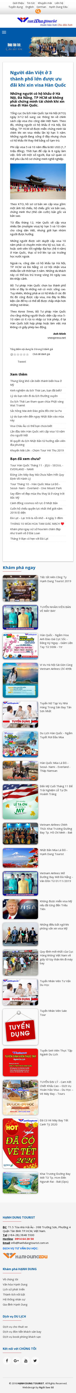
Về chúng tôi (10, 1279)
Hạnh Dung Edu (58, 7)
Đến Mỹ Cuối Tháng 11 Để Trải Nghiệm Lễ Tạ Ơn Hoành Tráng (56, 790)
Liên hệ (59, 3)
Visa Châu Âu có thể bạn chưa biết (31, 426)
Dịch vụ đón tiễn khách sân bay (22, 1331)
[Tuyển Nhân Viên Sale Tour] (20, 1026)
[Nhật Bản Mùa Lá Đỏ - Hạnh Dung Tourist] (20, 857)
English (29, 7)
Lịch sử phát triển (14, 1289)
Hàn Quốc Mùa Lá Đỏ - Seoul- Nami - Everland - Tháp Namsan (55, 766)
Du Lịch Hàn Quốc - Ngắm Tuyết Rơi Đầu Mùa (56, 735)
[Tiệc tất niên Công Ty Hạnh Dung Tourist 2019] (20, 588)
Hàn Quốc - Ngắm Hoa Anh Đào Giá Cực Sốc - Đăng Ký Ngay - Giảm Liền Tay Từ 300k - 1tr (56, 640)
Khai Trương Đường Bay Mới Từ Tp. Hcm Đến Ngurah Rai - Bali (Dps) (55, 1177)
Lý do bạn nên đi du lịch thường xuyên (34, 396)
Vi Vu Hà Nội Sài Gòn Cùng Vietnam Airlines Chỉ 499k (56, 666)
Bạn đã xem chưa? (25, 459)
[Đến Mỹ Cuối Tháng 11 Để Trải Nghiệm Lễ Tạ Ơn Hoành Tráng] (20, 801)
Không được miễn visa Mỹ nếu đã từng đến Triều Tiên (56, 905)
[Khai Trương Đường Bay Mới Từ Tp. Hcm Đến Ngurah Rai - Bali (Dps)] (20, 1182)
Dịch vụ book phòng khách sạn (22, 1336)
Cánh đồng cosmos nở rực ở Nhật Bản (34, 503)
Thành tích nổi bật (14, 1294)
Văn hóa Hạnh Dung (15, 1284)
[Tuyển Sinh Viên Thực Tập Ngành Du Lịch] (20, 1062)
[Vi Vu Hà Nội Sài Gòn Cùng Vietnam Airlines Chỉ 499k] (20, 680)
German (41, 7)
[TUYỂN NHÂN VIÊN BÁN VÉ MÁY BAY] (20, 617)
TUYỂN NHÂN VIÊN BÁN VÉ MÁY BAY (55, 609)
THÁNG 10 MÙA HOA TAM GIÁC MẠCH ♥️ (37, 523)
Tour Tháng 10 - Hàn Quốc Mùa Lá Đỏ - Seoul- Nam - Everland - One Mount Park (36, 486)
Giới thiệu (18, 3)
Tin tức (31, 3)
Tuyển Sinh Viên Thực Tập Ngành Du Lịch (56, 1052)
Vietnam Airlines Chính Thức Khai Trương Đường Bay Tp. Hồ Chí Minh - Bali (56, 828)
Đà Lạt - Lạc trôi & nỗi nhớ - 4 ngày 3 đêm (36, 518)
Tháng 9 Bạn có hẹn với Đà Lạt (29, 538)
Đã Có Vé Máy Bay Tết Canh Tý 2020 (54, 1122)
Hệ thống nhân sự (14, 1299)
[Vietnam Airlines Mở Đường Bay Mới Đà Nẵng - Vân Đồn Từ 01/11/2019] (20, 883)
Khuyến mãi (45, 3)
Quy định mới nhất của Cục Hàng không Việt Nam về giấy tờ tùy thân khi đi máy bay (56, 957)
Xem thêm (18, 374)
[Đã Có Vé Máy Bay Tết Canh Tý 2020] (20, 1143)
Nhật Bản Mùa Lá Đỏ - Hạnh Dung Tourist (54, 852)
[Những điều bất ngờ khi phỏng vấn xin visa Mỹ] (20, 934)
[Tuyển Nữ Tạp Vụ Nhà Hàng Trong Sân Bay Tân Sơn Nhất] (20, 714)
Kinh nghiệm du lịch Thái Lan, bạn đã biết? (36, 390)
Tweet (22, 361)
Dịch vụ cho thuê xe (15, 1326)
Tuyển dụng (15, 7)
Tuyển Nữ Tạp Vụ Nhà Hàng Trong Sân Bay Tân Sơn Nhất (55, 707)
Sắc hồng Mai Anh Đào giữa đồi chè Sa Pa (36, 411)
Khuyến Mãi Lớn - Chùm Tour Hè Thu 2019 (37, 450)
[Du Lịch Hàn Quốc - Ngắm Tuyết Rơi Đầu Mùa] (20, 744)
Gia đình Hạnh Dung (15, 1304)
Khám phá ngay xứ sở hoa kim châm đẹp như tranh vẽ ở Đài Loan (35, 531)
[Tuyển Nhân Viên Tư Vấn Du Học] (20, 992)
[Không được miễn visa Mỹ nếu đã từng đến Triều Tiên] (20, 909)
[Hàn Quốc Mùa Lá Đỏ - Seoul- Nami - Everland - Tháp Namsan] (20, 770)
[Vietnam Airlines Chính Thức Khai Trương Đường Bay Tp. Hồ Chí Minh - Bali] (20, 833)
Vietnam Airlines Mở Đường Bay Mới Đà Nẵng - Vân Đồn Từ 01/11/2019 (56, 877)
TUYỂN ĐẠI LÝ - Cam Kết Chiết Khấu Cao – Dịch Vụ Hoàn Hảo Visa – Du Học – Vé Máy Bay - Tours (56, 1087)
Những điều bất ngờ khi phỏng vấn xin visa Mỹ (54, 926)
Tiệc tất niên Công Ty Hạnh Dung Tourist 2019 (55, 579)
